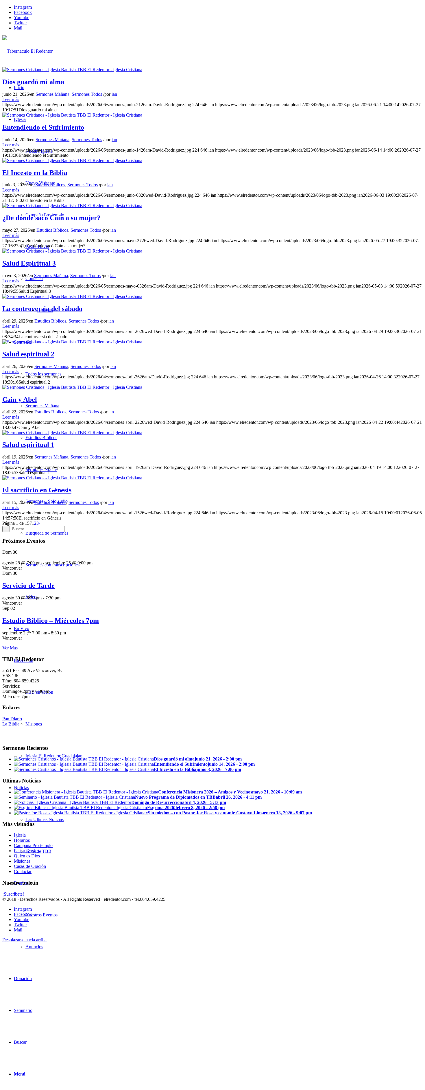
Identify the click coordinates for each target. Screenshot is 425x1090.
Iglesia (20, 835)
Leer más (10, 99)
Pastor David (26, 850)
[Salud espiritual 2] (72, 341)
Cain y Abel (19, 399)
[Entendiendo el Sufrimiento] (72, 115)
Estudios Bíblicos (49, 184)
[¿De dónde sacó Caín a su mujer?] (72, 205)
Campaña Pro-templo (33, 845)
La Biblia (10, 723)
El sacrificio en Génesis (36, 490)
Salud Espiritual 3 (29, 263)
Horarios (22, 840)
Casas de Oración (30, 866)
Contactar (23, 871)
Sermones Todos (87, 94)
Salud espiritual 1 (28, 444)
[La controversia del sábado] (72, 296)
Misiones (22, 861)
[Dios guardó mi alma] (72, 69)
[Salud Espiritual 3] (72, 250)
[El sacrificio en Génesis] (72, 477)
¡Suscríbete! (13, 894)
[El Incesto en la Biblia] (72, 160)
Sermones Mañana (52, 94)
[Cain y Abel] (72, 387)
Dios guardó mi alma (33, 82)
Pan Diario (12, 718)
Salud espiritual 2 (28, 354)
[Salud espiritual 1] (72, 432)
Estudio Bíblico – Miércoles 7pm (50, 620)
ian (114, 94)
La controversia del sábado (42, 308)
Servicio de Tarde (28, 585)
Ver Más (10, 647)
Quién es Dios (27, 855)
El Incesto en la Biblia (34, 172)
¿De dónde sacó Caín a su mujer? (51, 218)
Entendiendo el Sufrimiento (43, 127)
